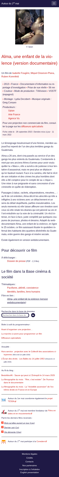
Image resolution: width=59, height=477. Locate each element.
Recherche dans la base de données (18, 311)
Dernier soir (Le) (11, 428)
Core (41, 441)
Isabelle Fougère (21, 73)
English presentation (29, 472)
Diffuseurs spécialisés (11, 338)
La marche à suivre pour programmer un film (21, 334)
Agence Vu (13, 118)
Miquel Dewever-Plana (42, 73)
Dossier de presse (16, 261)
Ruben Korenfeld (10, 76)
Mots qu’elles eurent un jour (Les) (19, 423)
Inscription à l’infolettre (29, 469)
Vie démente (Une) (12, 432)
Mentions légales (29, 454)
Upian (11, 110)
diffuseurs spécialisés (32, 126)
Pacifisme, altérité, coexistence (23, 288)
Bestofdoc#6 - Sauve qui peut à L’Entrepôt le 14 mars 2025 (28, 375)
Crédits (29, 458)
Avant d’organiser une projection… (17, 329)
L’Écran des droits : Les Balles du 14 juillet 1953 (23, 359)
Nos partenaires (29, 465)
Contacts (29, 461)
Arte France (14, 114)
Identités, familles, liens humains (23, 291)
